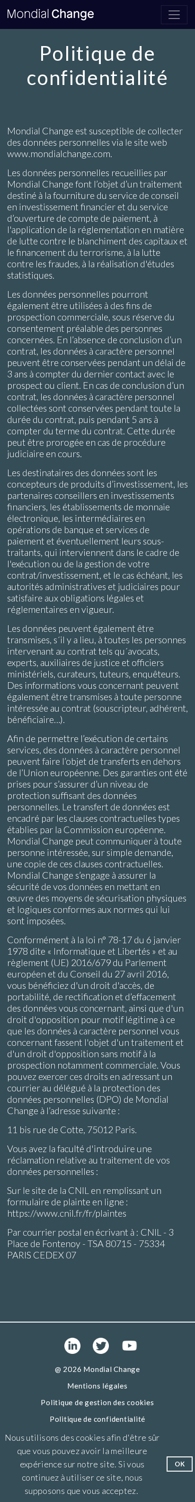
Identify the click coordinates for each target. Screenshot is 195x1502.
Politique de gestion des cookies (97, 1402)
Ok (180, 1464)
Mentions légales (97, 1385)
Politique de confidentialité (97, 1419)
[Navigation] (174, 14)
